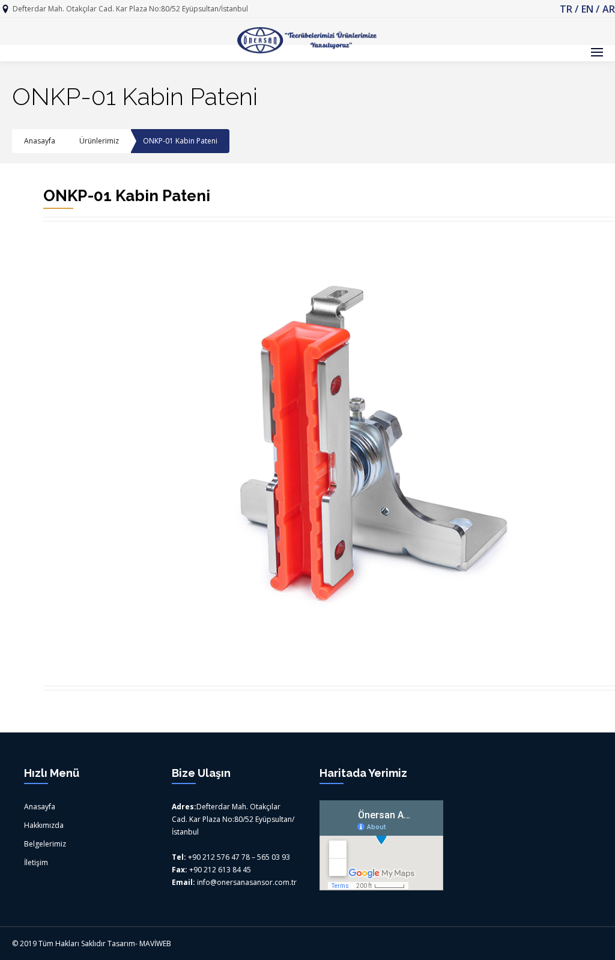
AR (608, 9)
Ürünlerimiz (99, 141)
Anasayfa (39, 141)
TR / (569, 9)
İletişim (36, 862)
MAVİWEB (155, 943)
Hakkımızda (44, 825)
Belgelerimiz (45, 844)
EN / (590, 9)
